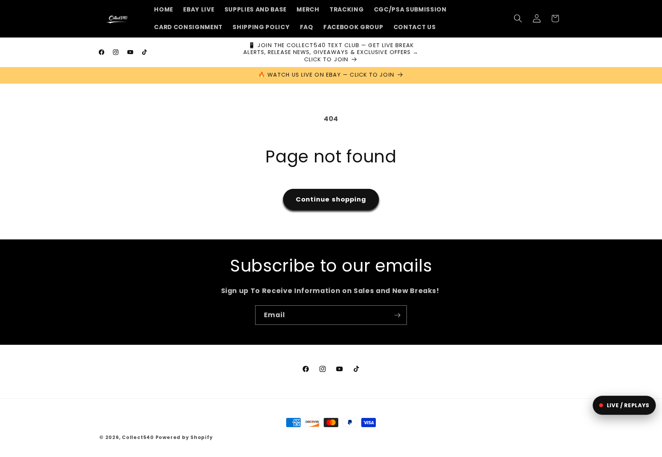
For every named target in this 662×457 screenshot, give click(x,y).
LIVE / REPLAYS (628, 405)
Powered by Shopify (184, 437)
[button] (518, 18)
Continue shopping (331, 199)
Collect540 (138, 437)
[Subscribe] (397, 315)
